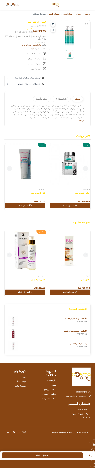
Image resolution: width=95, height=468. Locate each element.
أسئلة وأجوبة (41, 99)
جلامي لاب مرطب (82, 193)
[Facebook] (19, 432)
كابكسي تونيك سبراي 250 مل (75, 318)
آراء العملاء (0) (61, 99)
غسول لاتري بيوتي (38, 279)
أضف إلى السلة (42, 455)
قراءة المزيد (79, 120)
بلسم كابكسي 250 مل (78, 343)
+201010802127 (84, 409)
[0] (11, 5)
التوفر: (43, 42)
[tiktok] (14, 432)
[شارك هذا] (53, 30)
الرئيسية (88, 14)
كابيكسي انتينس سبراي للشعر (75, 331)
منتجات (78, 14)
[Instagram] (8, 432)
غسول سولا (85, 279)
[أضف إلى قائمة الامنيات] (53, 24)
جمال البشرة (67, 14)
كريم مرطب (86, 189)
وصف (77, 99)
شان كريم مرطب (38, 193)
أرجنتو (32, 48)
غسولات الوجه (54, 14)
